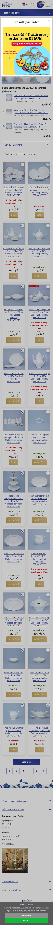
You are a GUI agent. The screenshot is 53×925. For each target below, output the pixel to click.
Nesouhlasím (26, 915)
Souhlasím (26, 920)
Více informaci (41, 911)
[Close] (48, 20)
